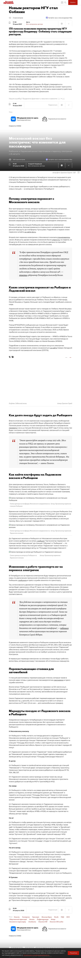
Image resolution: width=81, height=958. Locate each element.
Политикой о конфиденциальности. (36, 955)
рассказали (58, 680)
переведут (13, 428)
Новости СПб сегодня (56, 922)
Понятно (73, 953)
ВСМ (68, 917)
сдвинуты (56, 240)
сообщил (41, 541)
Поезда (56, 917)
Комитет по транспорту (17, 922)
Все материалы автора (34, 24)
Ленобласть (32, 922)
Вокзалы (31, 919)
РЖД (62, 917)
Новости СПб (42, 922)
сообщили (22, 580)
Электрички (26, 917)
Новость (17, 917)
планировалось (63, 237)
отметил (23, 275)
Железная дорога (47, 917)
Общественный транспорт (18, 919)
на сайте (53, 348)
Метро (53, 919)
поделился (64, 628)
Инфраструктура (42, 919)
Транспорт (35, 917)
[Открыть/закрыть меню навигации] (62, 2)
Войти (72, 2)
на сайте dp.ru (30, 232)
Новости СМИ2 (15, 126)
